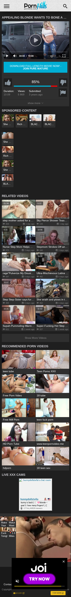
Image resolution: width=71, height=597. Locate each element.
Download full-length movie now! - (35, 67)
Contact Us (10, 584)
